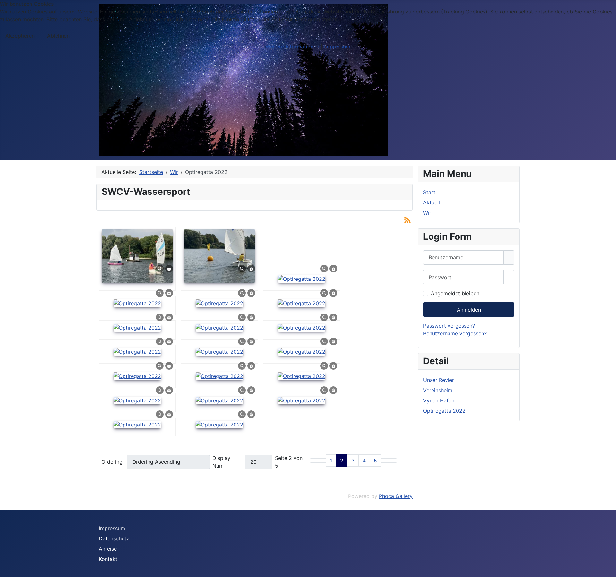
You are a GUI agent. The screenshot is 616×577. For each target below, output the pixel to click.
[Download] (169, 268)
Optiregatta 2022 (444, 411)
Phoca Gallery (396, 496)
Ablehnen (58, 35)
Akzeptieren (20, 35)
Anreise (108, 549)
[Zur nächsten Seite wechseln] (385, 460)
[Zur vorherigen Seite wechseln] (322, 460)
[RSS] (407, 219)
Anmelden (469, 309)
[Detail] (160, 268)
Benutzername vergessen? (455, 333)
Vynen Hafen (438, 400)
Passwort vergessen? (449, 326)
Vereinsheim (437, 390)
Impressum (112, 528)
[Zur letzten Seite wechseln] (393, 460)
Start (429, 192)
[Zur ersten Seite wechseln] (314, 460)
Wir (427, 213)
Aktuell (431, 202)
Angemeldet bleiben (455, 293)
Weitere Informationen (292, 46)
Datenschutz (114, 538)
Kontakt (108, 559)
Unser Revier (438, 380)
